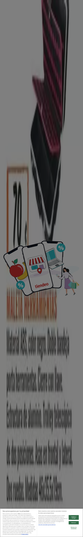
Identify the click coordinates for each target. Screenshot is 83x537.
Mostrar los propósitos (74, 528)
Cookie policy (24, 534)
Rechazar (73, 522)
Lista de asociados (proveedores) (46, 524)
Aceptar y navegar (73, 517)
